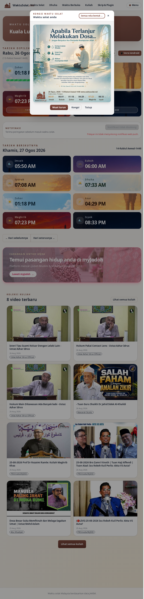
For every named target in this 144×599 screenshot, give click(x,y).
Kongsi (74, 107)
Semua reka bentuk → (91, 15)
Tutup (87, 107)
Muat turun (57, 107)
